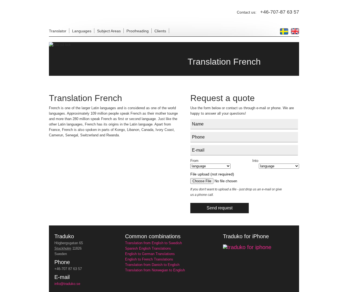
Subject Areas (109, 31)
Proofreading (137, 31)
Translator (57, 31)
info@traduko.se (67, 284)
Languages (81, 31)
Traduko (64, 236)
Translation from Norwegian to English (155, 270)
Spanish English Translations (148, 248)
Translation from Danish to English (152, 265)
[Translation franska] (284, 33)
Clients (160, 31)
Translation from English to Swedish (153, 243)
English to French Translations (149, 259)
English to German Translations (150, 254)
